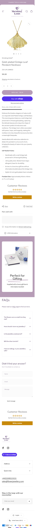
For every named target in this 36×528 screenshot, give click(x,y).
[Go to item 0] (14, 54)
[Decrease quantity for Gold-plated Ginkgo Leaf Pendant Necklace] (4, 86)
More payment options (17, 103)
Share (6, 206)
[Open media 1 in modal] (29, 24)
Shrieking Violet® (7, 58)
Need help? (29, 206)
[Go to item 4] (21, 54)
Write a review (17, 197)
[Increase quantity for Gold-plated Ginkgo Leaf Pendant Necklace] (11, 86)
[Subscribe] (29, 501)
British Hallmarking (25, 227)
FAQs (14, 307)
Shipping (4, 79)
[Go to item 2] (16, 54)
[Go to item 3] (18, 54)
